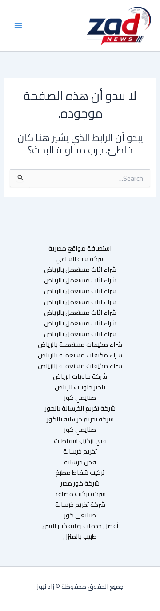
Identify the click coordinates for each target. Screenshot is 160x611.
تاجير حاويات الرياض (80, 387)
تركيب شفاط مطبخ (80, 472)
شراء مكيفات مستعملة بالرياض (80, 344)
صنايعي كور (80, 397)
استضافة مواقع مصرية (80, 248)
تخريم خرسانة (80, 451)
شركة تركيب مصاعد (80, 494)
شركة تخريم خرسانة (80, 504)
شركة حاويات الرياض (80, 376)
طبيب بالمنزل (80, 536)
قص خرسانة (80, 462)
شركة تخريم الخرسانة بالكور (80, 408)
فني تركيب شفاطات (80, 440)
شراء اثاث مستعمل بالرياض (80, 269)
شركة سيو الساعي (80, 259)
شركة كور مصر (80, 483)
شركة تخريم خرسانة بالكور (80, 419)
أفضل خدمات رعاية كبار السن (80, 526)
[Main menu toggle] (18, 25)
